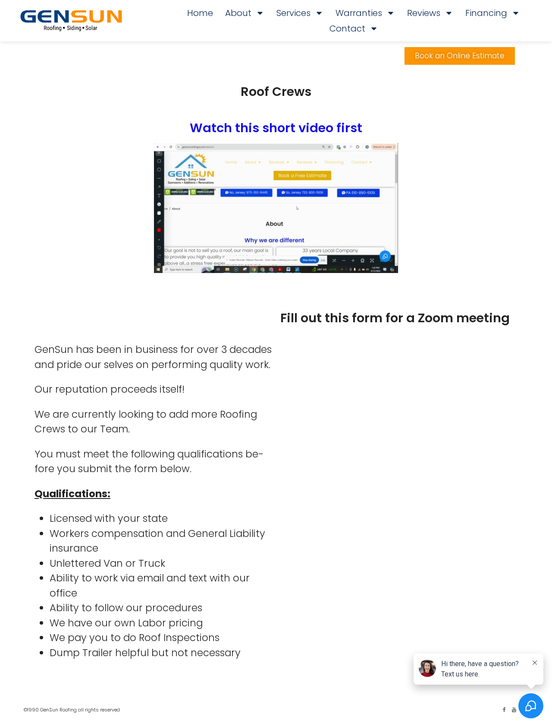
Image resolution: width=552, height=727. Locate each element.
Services (293, 13)
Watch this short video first (276, 128)
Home (200, 13)
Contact (347, 28)
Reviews (423, 13)
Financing (486, 13)
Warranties (359, 13)
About (238, 13)
